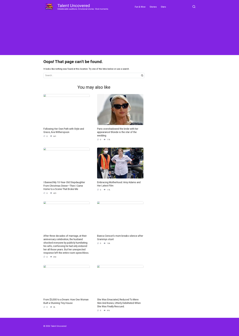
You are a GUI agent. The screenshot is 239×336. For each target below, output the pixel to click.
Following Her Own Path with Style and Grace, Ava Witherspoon (63, 130)
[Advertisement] (119, 33)
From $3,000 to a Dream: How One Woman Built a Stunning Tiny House (66, 301)
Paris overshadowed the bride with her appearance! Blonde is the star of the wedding (117, 132)
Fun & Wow (140, 7)
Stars (163, 7)
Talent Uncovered (73, 5)
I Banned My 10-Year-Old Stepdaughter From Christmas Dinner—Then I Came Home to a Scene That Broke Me (64, 185)
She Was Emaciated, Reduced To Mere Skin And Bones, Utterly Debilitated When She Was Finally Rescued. (119, 303)
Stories (153, 7)
